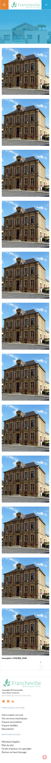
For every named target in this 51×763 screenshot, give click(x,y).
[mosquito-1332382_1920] (25, 631)
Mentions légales (11, 741)
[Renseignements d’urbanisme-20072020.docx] (25, 326)
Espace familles (10, 725)
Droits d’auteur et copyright (16, 748)
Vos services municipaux (14, 718)
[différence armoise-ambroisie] (25, 173)
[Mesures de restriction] (25, 122)
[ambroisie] (25, 224)
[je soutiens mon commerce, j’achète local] (25, 530)
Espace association (12, 721)
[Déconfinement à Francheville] (25, 581)
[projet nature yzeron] (25, 275)
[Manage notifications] (44, 757)
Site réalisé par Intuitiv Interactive (16, 695)
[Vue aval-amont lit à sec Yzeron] (25, 71)
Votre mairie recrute (12, 714)
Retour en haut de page (14, 752)
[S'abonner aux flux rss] (8, 701)
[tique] (25, 377)
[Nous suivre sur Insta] (3, 701)
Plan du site (8, 745)
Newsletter (8, 728)
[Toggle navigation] (46, 4)
